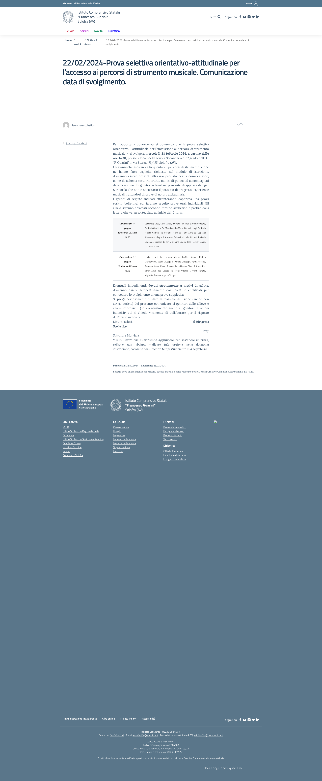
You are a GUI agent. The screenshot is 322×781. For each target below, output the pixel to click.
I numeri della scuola (124, 439)
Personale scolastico (174, 427)
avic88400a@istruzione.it (145, 735)
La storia (118, 451)
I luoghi (117, 431)
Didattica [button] (114, 31)
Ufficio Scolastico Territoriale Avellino (83, 439)
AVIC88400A (172, 745)
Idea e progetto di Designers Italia (224, 768)
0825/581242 (117, 735)
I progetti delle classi (174, 459)
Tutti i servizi (170, 439)
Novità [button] (98, 31)
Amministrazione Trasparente (80, 719)
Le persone (119, 435)
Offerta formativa (173, 451)
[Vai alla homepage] (68, 17)
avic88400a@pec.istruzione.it (208, 735)
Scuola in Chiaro (71, 443)
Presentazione (121, 427)
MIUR (66, 427)
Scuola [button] (70, 31)
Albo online (108, 719)
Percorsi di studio (172, 435)
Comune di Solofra (73, 455)
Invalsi (66, 451)
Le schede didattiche (174, 455)
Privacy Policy (128, 719)
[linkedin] (257, 16)
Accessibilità (148, 719)
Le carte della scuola (124, 443)
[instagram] (249, 16)
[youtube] (244, 16)
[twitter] (253, 16)
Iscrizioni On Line (72, 447)
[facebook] (240, 16)
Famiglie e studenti (173, 431)
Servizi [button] (84, 31)
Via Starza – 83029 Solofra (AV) (165, 731)
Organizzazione (121, 447)
